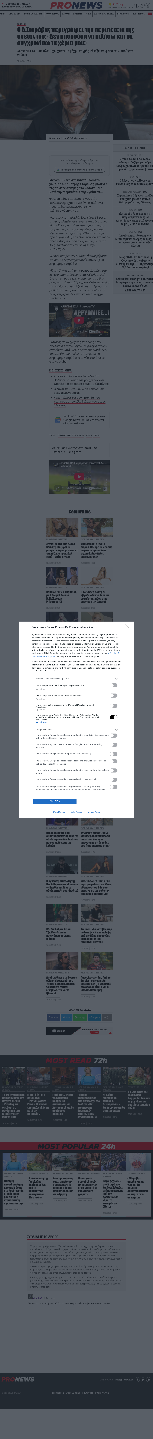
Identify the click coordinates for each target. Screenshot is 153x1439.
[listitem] (76, 678)
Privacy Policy (93, 812)
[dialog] (76, 720)
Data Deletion (59, 812)
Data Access (76, 812)
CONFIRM (55, 801)
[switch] (113, 685)
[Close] (128, 627)
